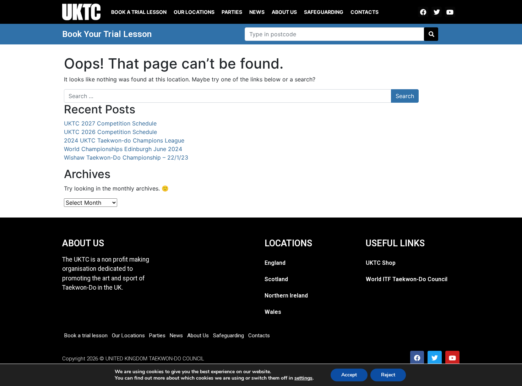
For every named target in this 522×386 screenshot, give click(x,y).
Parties (232, 12)
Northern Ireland (286, 295)
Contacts (364, 12)
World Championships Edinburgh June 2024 (123, 148)
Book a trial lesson (139, 12)
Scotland (276, 279)
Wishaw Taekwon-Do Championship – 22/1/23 (126, 157)
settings (303, 378)
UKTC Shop (381, 262)
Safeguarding (323, 12)
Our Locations (194, 12)
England (275, 262)
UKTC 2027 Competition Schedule (110, 123)
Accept (349, 374)
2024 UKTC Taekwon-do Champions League (124, 140)
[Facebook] (423, 12)
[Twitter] (436, 12)
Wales (273, 312)
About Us (284, 12)
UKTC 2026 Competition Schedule (110, 131)
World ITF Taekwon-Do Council (406, 279)
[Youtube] (450, 12)
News (257, 12)
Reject (388, 374)
